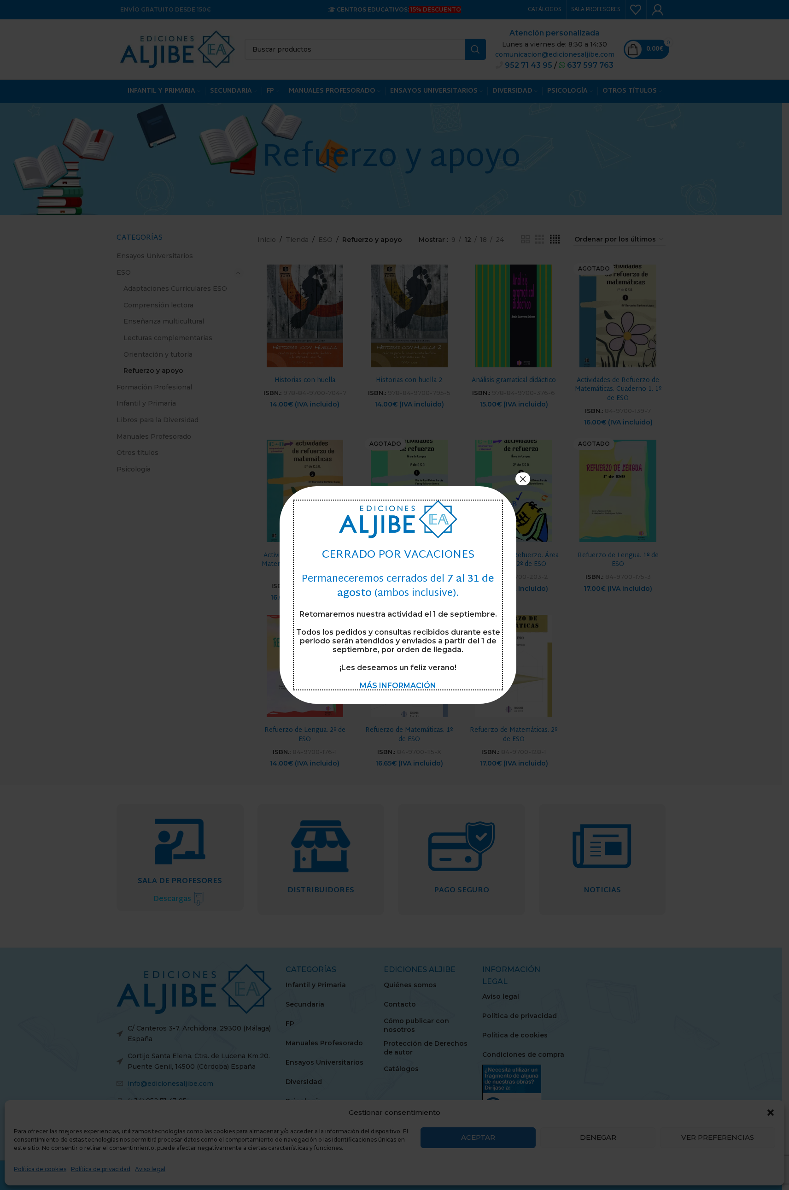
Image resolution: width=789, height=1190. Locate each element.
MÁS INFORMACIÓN (398, 685)
